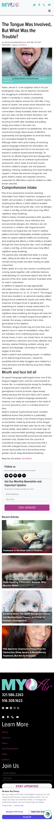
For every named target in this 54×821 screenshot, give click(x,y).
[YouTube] (11, 475)
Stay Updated (27, 507)
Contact (5, 759)
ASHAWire (27, 458)
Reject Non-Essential (39, 812)
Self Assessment (10, 748)
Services (6, 737)
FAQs (4, 754)
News (4, 743)
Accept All (27, 817)
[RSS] (24, 475)
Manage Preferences (14, 812)
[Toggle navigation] (49, 11)
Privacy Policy (7, 805)
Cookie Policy (18, 805)
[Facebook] (6, 475)
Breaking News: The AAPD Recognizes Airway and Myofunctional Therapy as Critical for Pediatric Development (26, 617)
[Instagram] (15, 475)
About (5, 732)
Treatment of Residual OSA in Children (22, 550)
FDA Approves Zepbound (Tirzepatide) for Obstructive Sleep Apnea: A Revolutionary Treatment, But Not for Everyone (24, 652)
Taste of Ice (7, 78)
